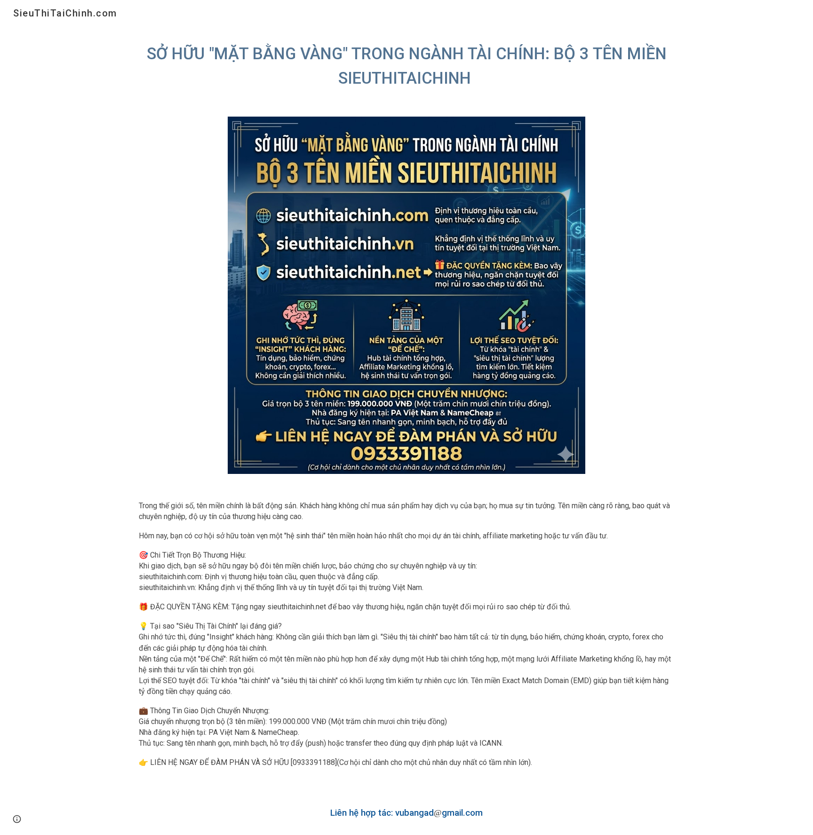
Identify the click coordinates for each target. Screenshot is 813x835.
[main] (406, 66)
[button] (17, 819)
